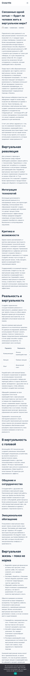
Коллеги (21, 27)
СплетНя (6, 3)
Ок (15, 673)
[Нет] (28, 670)
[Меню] (27, 3)
